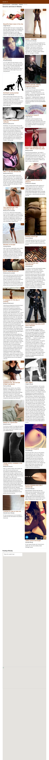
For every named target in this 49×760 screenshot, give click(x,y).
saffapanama (7, 59)
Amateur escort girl (31, 236)
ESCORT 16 (5, 1)
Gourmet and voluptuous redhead (11, 121)
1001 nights (29, 382)
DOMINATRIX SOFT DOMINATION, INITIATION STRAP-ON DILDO (11, 382)
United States (15, 4)
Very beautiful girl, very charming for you (10, 208)
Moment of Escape (9, 244)
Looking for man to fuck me (12, 511)
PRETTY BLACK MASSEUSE (12, 171)
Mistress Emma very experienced (31, 263)
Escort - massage (31, 39)
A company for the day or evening (11, 300)
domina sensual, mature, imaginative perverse (33, 85)
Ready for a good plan (10, 422)
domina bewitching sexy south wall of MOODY (35, 324)
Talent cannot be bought (33, 540)
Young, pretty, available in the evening (12, 464)
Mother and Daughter (32, 449)
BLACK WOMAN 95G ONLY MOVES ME (34, 486)
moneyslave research (32, 115)
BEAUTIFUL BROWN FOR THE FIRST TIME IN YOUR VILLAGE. (35, 147)
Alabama (21, 4)
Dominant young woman (11, 93)
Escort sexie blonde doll (11, 271)
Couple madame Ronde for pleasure (33, 181)
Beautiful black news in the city (13, 24)
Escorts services (6, 4)
